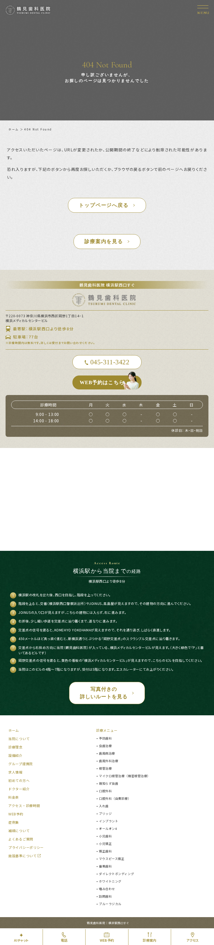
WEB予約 (15, 813)
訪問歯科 (105, 896)
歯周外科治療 (108, 761)
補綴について (19, 830)
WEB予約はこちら (102, 382)
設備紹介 (15, 755)
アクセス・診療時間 (24, 805)
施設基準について (22, 855)
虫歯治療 (105, 745)
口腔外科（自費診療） (115, 798)
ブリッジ (105, 813)
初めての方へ (19, 780)
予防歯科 (105, 738)
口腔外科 (105, 791)
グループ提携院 (20, 763)
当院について (19, 738)
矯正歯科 (105, 851)
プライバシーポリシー (26, 847)
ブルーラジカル (110, 904)
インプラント (108, 821)
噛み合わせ (107, 888)
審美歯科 (105, 866)
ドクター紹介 (19, 788)
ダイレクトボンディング (116, 873)
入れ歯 (104, 806)
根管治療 (105, 768)
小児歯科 (105, 836)
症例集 (13, 822)
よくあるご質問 (20, 839)
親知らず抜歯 (108, 783)
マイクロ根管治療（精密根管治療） (124, 776)
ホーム (13, 129)
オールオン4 (108, 828)
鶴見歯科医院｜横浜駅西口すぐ (108, 923)
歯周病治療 (107, 753)
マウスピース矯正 (111, 858)
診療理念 (15, 747)
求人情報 (15, 772)
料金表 (13, 797)
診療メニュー (106, 730)
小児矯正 (105, 843)
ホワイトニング (110, 881)
